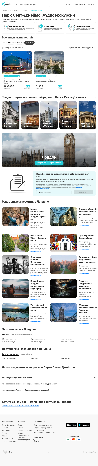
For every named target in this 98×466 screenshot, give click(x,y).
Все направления (9, 441)
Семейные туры (36, 342)
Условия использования (24, 434)
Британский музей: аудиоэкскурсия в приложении (88, 211)
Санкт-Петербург (9, 425)
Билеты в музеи (66, 339)
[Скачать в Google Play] (84, 425)
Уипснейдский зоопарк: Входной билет (38, 307)
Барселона (6, 430)
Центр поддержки (25, 430)
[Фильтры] (4, 43)
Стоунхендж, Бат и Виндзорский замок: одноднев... (88, 259)
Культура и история (38, 339)
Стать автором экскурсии (44, 425)
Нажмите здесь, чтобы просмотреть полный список (20, 405)
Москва (5, 428)
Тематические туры (9, 342)
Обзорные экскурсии (9, 339)
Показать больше (35, 230)
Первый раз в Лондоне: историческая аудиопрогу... (37, 285)
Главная (4, 10)
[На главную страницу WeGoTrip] (7, 4)
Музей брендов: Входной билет (86, 236)
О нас (20, 425)
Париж (4, 433)
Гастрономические (67, 342)
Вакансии (21, 428)
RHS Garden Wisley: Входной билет (38, 238)
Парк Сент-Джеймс (36, 10)
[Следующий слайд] (95, 98)
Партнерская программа (43, 428)
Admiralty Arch (65, 358)
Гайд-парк (34, 358)
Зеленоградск (7, 439)
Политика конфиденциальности (26, 439)
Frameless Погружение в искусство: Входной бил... (85, 285)
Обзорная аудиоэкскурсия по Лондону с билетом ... (88, 309)
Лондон (25, 10)
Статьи (36, 441)
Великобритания (15, 10)
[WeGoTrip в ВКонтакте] (49, 452)
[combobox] (34, 4)
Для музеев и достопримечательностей (44, 431)
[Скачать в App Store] (71, 425)
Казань (4, 436)
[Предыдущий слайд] (92, 98)
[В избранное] (29, 53)
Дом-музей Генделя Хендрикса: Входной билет (37, 261)
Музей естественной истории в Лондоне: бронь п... (38, 214)
